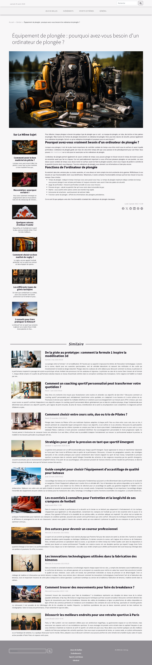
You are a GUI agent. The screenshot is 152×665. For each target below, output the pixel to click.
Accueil (11, 22)
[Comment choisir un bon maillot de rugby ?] (24, 244)
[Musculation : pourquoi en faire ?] (24, 179)
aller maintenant (56, 152)
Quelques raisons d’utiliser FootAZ (24, 223)
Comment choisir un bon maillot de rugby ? (25, 256)
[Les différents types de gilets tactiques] (24, 276)
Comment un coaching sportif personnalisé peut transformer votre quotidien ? (93, 385)
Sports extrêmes (86, 11)
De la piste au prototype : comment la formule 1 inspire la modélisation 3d (85, 354)
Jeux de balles (51, 11)
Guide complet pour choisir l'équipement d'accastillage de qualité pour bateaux (92, 471)
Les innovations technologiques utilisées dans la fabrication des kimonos (91, 558)
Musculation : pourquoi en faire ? (24, 191)
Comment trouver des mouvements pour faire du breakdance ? (89, 587)
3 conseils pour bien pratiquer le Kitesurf (25, 320)
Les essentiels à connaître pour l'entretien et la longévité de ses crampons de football (90, 499)
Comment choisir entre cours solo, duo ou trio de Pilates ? (86, 414)
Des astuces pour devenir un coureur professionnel (81, 529)
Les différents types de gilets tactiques (24, 288)
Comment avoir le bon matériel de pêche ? (25, 159)
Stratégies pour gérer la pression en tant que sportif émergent (89, 442)
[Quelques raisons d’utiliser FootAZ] (24, 212)
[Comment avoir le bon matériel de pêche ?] (24, 147)
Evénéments (68, 11)
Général (103, 11)
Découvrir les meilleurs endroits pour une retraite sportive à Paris (92, 615)
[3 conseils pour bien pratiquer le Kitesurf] (24, 309)
